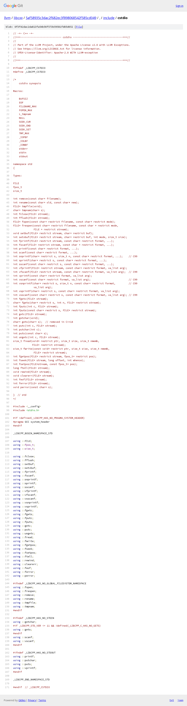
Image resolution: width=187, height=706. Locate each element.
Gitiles (22, 700)
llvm (7, 18)
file (79, 26)
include (109, 18)
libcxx (18, 18)
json (180, 700)
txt (171, 700)
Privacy (32, 700)
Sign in (179, 6)
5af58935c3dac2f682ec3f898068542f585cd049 (61, 18)
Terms (42, 700)
